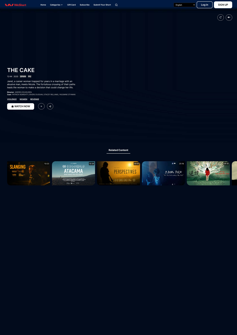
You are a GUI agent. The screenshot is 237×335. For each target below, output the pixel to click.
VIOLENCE (12, 99)
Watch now (22, 106)
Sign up (223, 4)
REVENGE (34, 99)
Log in (204, 4)
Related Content (118, 150)
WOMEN (23, 99)
